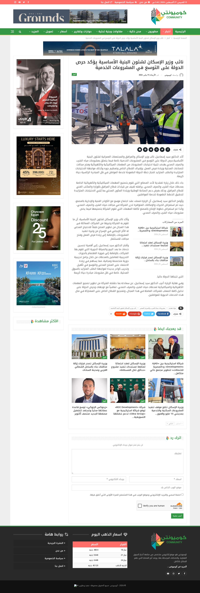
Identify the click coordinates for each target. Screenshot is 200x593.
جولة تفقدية (172, 308)
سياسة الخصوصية (124, 2)
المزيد (35, 31)
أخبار (167, 31)
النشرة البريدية (55, 543)
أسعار (63, 31)
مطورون (153, 31)
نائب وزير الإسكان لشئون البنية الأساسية (123, 308)
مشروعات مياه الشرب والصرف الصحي (152, 308)
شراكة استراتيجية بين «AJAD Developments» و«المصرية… (153, 229)
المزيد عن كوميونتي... (177, 566)
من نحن (143, 2)
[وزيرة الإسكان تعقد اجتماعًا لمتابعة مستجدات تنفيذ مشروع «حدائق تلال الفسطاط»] (176, 246)
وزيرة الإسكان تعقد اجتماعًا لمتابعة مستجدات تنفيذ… (154, 244)
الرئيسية (180, 31)
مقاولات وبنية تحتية (110, 31)
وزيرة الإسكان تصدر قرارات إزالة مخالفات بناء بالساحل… (151, 258)
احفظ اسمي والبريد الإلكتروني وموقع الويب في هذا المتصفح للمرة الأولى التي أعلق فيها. (135, 495)
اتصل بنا (105, 2)
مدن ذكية (135, 31)
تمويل (49, 31)
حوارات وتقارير (83, 31)
